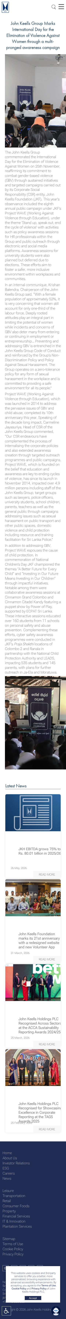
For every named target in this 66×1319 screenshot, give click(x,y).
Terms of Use (48, 1285)
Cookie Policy (19, 1288)
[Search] (53, 7)
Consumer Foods (16, 1206)
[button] (47, 874)
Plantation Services (17, 1226)
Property (9, 1211)
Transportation (14, 1196)
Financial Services (16, 1216)
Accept (33, 1298)
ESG (6, 1168)
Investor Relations (16, 1163)
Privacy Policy (39, 1288)
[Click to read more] (33, 812)
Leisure (8, 1191)
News (7, 1178)
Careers (9, 1173)
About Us (10, 1158)
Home (7, 1153)
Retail (7, 1201)
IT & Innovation (14, 1221)
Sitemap (9, 1239)
